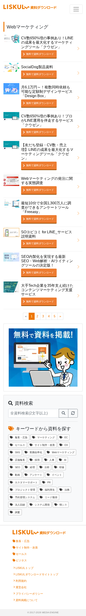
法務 (66, 489)
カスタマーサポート (26, 482)
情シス (63, 504)
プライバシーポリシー (29, 593)
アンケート (36, 474)
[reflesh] (73, 413)
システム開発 (42, 504)
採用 (37, 459)
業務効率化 (36, 452)
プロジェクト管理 (25, 489)
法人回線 (20, 504)
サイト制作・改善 (45, 445)
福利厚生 (50, 489)
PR (49, 482)
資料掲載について (27, 600)
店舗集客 (20, 459)
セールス (20, 445)
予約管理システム (25, 497)
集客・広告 (21, 437)
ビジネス (21, 560)
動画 (17, 474)
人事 (51, 459)
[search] (63, 413)
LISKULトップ (24, 568)
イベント (57, 474)
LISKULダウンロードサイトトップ (37, 574)
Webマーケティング (63, 452)
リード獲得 (51, 497)
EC (66, 437)
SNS (17, 452)
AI (65, 459)
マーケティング (46, 437)
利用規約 (21, 580)
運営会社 (21, 587)
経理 (32, 467)
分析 (47, 467)
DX (66, 445)
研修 (61, 467)
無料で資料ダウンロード (40, 54)
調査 (17, 512)
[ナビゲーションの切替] (76, 9)
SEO (17, 467)
